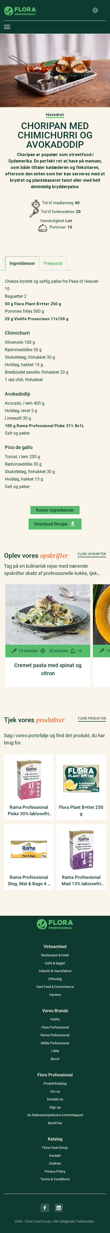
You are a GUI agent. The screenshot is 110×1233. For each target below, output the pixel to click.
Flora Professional (55, 1027)
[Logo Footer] (55, 919)
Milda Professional (55, 1043)
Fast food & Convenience (55, 987)
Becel (55, 1059)
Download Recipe (50, 524)
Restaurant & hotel (55, 955)
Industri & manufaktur (55, 971)
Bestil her (55, 1123)
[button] (95, 10)
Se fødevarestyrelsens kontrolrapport (55, 1115)
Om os (55, 1091)
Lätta (55, 1051)
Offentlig (55, 979)
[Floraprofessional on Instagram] (45, 1208)
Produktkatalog (55, 1083)
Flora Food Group (55, 1148)
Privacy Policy (55, 1171)
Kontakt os (55, 1099)
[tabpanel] (55, 388)
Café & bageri (55, 963)
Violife (55, 1019)
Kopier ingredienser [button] (55, 510)
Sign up (55, 1107)
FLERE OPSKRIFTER (92, 554)
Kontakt (55, 1156)
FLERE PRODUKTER (92, 718)
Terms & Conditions (55, 1179)
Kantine (55, 995)
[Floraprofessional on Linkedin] (58, 1208)
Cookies (55, 1163)
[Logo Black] (20, 3)
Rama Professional (55, 1035)
